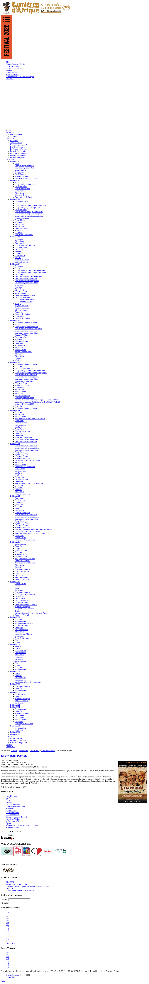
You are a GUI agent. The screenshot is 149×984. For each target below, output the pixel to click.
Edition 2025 (10, 888)
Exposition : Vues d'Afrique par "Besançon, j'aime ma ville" (28, 886)
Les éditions (23, 751)
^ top (3, 981)
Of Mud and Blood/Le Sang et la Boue (20, 890)
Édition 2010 (34, 751)
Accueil (14, 751)
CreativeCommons (12, 975)
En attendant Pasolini (14, 755)
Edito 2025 (10, 882)
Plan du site (10, 977)
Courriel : (4, 900)
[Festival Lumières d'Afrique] (35, 14)
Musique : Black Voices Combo (17, 884)
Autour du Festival (48, 751)
